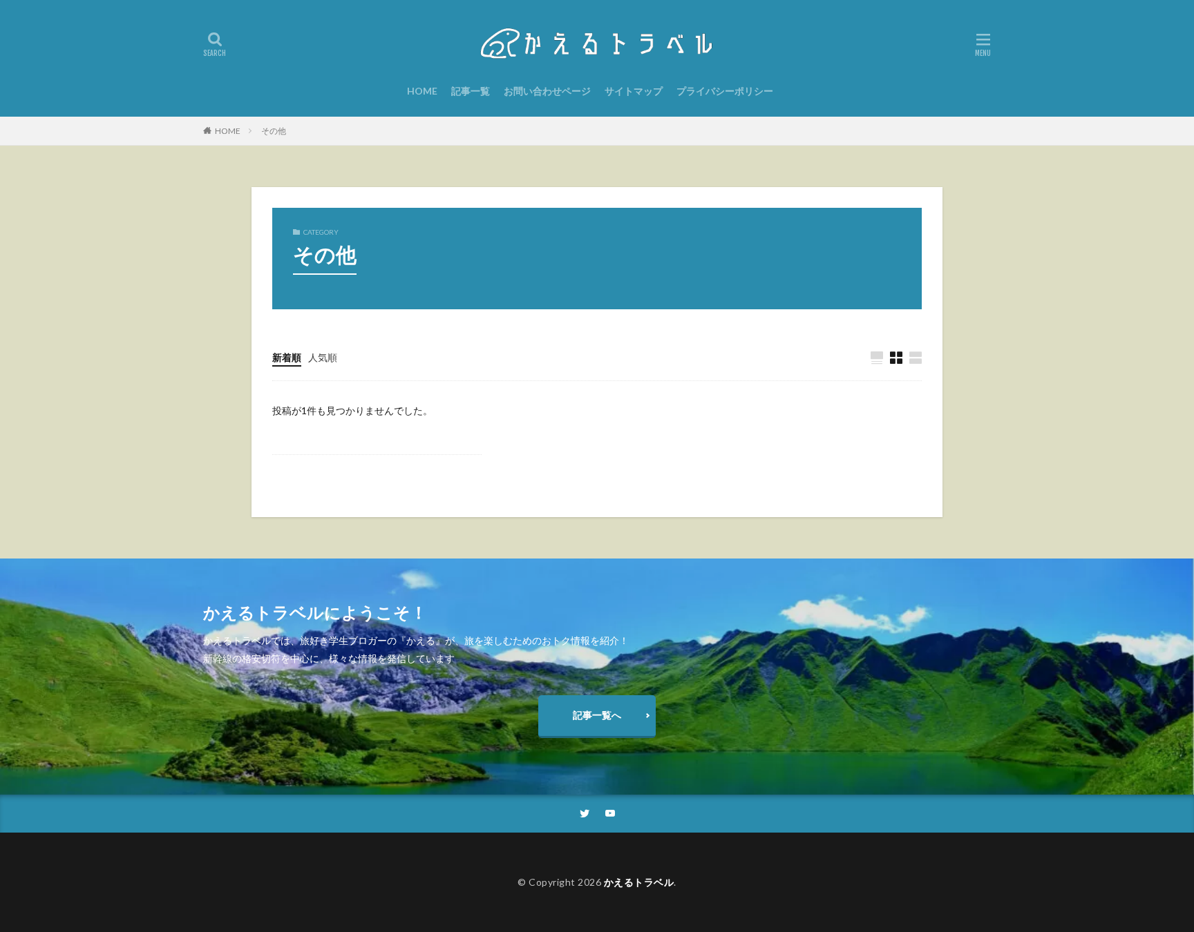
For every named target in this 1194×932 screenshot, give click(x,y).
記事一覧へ (597, 715)
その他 (273, 131)
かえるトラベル (639, 882)
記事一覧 (470, 91)
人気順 (322, 357)
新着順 (286, 357)
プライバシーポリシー (724, 91)
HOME (422, 91)
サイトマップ (634, 91)
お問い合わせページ (547, 91)
